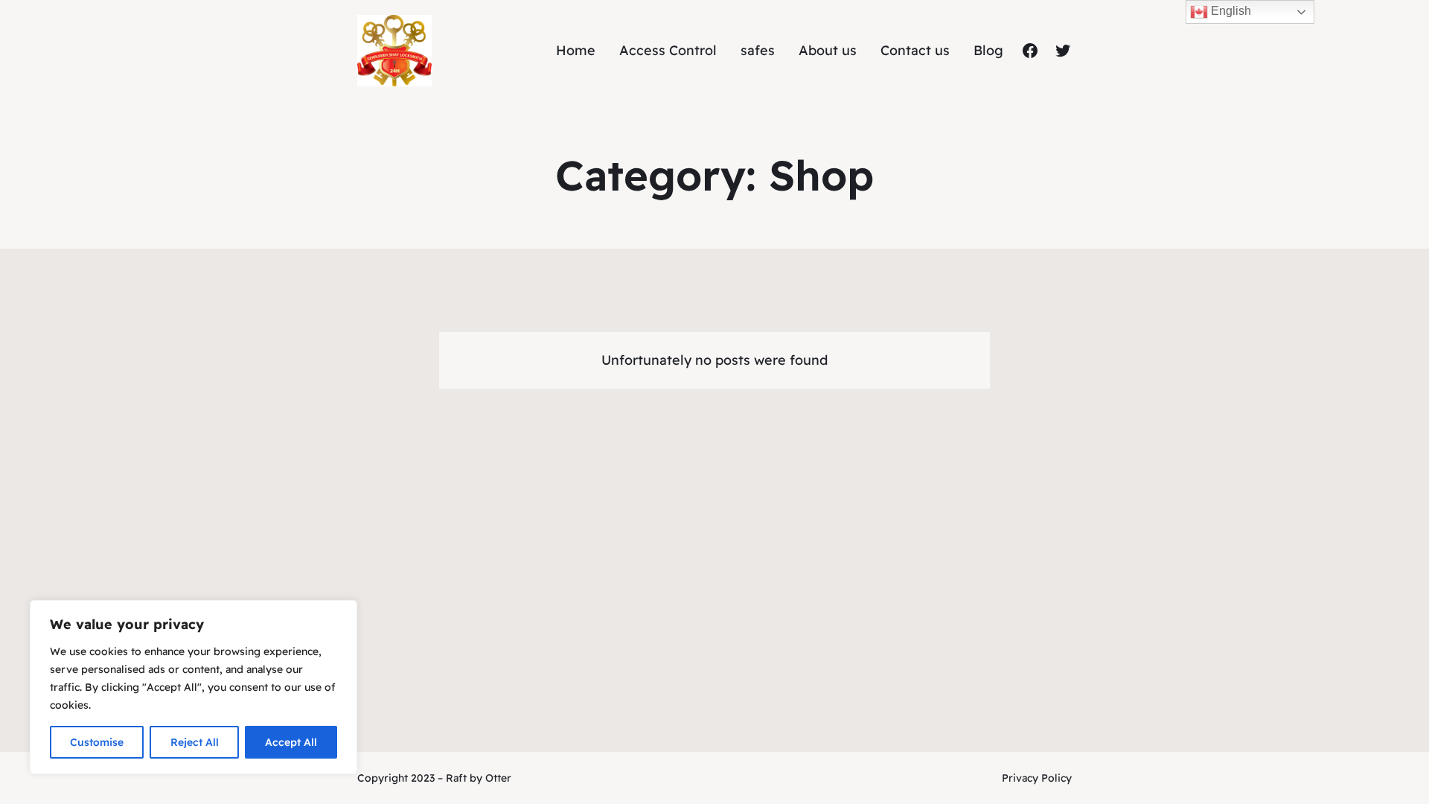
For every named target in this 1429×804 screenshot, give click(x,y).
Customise (97, 742)
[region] (193, 687)
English (1229, 10)
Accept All (291, 742)
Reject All (194, 742)
